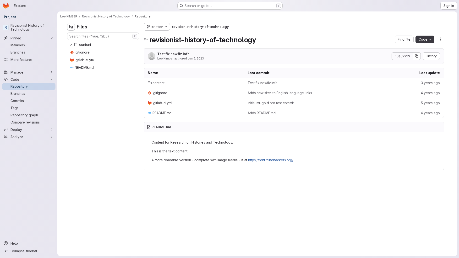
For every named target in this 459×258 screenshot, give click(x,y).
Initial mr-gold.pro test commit (271, 103)
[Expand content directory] (71, 45)
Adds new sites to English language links (280, 93)
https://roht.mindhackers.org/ (270, 160)
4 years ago (430, 93)
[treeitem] (103, 44)
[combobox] (103, 36)
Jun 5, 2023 (196, 58)
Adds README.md (262, 113)
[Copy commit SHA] (417, 56)
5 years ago (430, 103)
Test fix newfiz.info (173, 54)
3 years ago (430, 83)
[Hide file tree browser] (71, 27)
